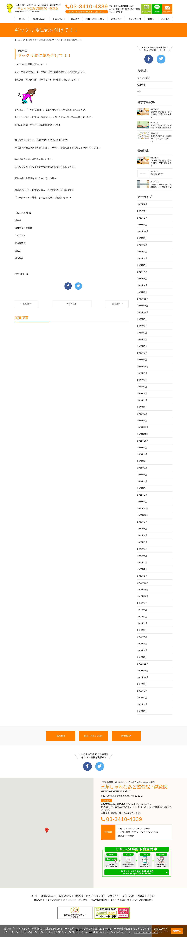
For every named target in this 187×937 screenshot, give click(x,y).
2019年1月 (142, 657)
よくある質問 (134, 19)
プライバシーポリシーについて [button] (146, 933)
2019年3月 (142, 643)
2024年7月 (142, 251)
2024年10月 (142, 231)
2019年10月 (142, 596)
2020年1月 (142, 576)
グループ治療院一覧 (120, 900)
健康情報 (141, 85)
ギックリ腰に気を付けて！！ (69, 40)
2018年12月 (142, 664)
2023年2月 (142, 353)
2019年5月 (142, 630)
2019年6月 (142, 623)
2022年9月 (142, 373)
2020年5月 (142, 549)
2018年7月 (142, 697)
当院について (59, 19)
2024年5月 (142, 265)
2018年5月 (142, 711)
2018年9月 (142, 684)
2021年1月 (142, 501)
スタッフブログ (30, 40)
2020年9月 (142, 522)
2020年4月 (142, 556)
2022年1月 (142, 420)
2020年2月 (142, 569)
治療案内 (75, 19)
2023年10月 (142, 312)
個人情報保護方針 (99, 900)
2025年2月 (142, 218)
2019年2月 (142, 650)
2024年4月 (142, 272)
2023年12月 (142, 299)
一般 (139, 91)
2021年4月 (142, 481)
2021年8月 (142, 454)
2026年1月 (142, 211)
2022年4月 (142, 400)
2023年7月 (142, 333)
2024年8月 (142, 245)
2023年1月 (142, 359)
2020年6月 (142, 542)
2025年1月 (142, 224)
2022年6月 (142, 387)
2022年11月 (142, 366)
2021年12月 (142, 427)
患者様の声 (116, 19)
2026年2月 (142, 204)
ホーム (22, 19)
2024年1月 (142, 292)
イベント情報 (143, 78)
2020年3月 (142, 562)
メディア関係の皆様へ (143, 900)
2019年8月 (142, 610)
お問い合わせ (69, 900)
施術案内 (61, 736)
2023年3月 (142, 346)
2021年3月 (142, 488)
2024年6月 (142, 258)
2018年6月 (142, 704)
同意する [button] (177, 931)
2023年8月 (142, 326)
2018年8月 (142, 691)
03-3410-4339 (89, 6)
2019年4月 (142, 637)
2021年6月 (142, 468)
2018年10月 (142, 677)
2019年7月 (142, 616)
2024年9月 (142, 238)
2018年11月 (142, 670)
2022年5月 (142, 393)
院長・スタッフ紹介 (95, 19)
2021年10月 (142, 441)
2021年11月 (142, 434)
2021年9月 (142, 447)
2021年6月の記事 (46, 40)
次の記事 (116, 303)
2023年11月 (142, 305)
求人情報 (83, 900)
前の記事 (27, 303)
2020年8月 (142, 528)
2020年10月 (142, 515)
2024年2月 (142, 285)
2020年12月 (142, 508)
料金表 (151, 19)
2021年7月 (142, 461)
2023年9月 (142, 319)
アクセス (165, 19)
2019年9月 (142, 603)
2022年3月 (142, 407)
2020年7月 (142, 535)
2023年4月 (142, 339)
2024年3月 (142, 278)
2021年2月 (142, 495)
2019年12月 (142, 583)
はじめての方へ (39, 19)
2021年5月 (142, 474)
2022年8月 (142, 380)
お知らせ (38, 900)
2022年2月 (142, 414)
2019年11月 (142, 589)
